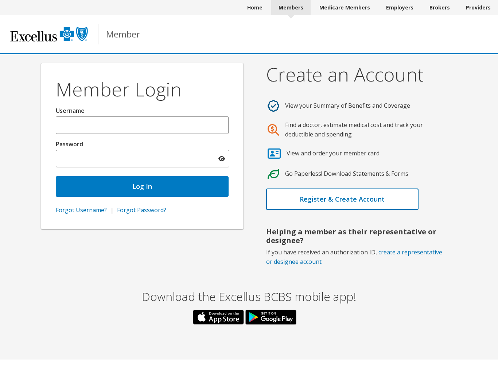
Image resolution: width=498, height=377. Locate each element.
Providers (478, 7)
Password (69, 144)
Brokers (439, 7)
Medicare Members (344, 7)
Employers (399, 7)
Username (70, 111)
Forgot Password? (141, 210)
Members (291, 7)
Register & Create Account (342, 199)
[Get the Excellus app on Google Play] (270, 317)
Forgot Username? (81, 210)
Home (254, 7)
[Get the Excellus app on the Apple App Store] (219, 317)
